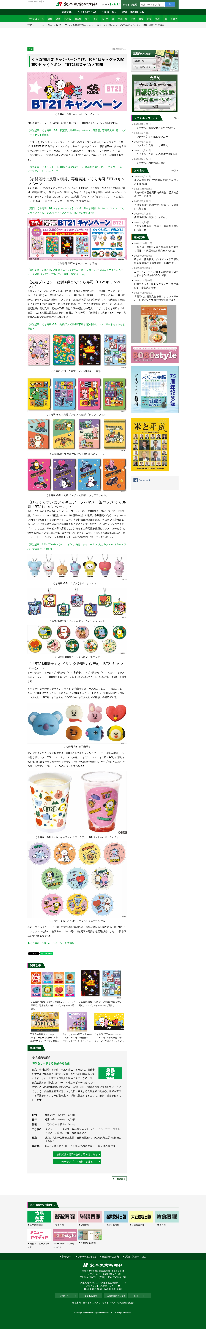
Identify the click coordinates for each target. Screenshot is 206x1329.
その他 (174, 18)
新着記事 (66, 12)
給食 (149, 18)
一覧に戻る (120, 1178)
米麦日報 (85, 1225)
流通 (157, 18)
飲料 (50, 18)
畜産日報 (59, 1225)
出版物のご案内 (110, 1256)
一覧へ (175, 117)
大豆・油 (122, 18)
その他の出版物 (88, 1242)
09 (66, 25)
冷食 (133, 18)
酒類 (58, 18)
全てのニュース (36, 18)
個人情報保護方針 (125, 1302)
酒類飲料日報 (112, 1225)
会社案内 (76, 1302)
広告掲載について (115, 1295)
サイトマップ (108, 1302)
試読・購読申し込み (133, 12)
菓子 (87, 18)
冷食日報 (161, 1225)
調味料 (78, 18)
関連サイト (139, 1295)
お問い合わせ (66, 1295)
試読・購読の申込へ (143, 67)
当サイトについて (91, 1302)
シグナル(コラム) (87, 12)
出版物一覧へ (109, 12)
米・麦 (105, 18)
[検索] (170, 4)
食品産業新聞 (36, 1225)
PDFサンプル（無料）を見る (77, 1161)
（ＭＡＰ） (113, 1273)
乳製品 (67, 18)
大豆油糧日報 (138, 1225)
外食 (141, 18)
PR (165, 18)
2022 (58, 25)
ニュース (40, 25)
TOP (29, 25)
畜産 (95, 18)
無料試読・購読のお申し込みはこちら (77, 1154)
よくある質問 (90, 1295)
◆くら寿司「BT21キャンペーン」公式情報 (50, 943)
